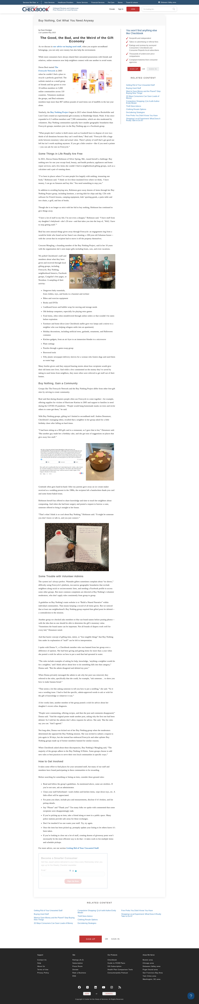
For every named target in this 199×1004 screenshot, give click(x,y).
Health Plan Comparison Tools (120, 969)
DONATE (109, 994)
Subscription (77, 963)
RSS (74, 976)
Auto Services (49, 2)
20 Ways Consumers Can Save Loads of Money (142, 97)
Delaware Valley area (151, 966)
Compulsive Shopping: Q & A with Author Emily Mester (142, 102)
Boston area (148, 960)
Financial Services (97, 2)
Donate (112, 9)
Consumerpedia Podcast (118, 973)
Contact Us (42, 960)
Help (39, 963)
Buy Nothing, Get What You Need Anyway (66, 20)
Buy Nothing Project (59, 112)
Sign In (120, 9)
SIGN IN (153, 69)
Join (133, 9)
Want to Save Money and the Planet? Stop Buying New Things (143, 92)
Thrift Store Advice (133, 106)
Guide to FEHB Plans (116, 963)
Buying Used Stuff (133, 88)
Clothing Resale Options (136, 109)
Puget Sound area (150, 969)
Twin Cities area (149, 976)
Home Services (82, 2)
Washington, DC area (151, 979)
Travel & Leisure (132, 2)
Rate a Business (79, 973)
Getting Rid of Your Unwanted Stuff (82, 848)
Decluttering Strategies (135, 112)
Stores (120, 2)
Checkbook (112, 960)
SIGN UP (134, 69)
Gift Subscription (114, 966)
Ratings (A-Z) (78, 960)
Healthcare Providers (65, 2)
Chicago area (148, 963)
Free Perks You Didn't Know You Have (142, 115)
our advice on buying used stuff (67, 46)
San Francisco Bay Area (153, 973)
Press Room (77, 966)
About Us (41, 966)
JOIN (87, 994)
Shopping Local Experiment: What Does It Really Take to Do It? (143, 119)
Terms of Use (42, 969)
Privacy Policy (43, 973)
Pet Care (111, 2)
